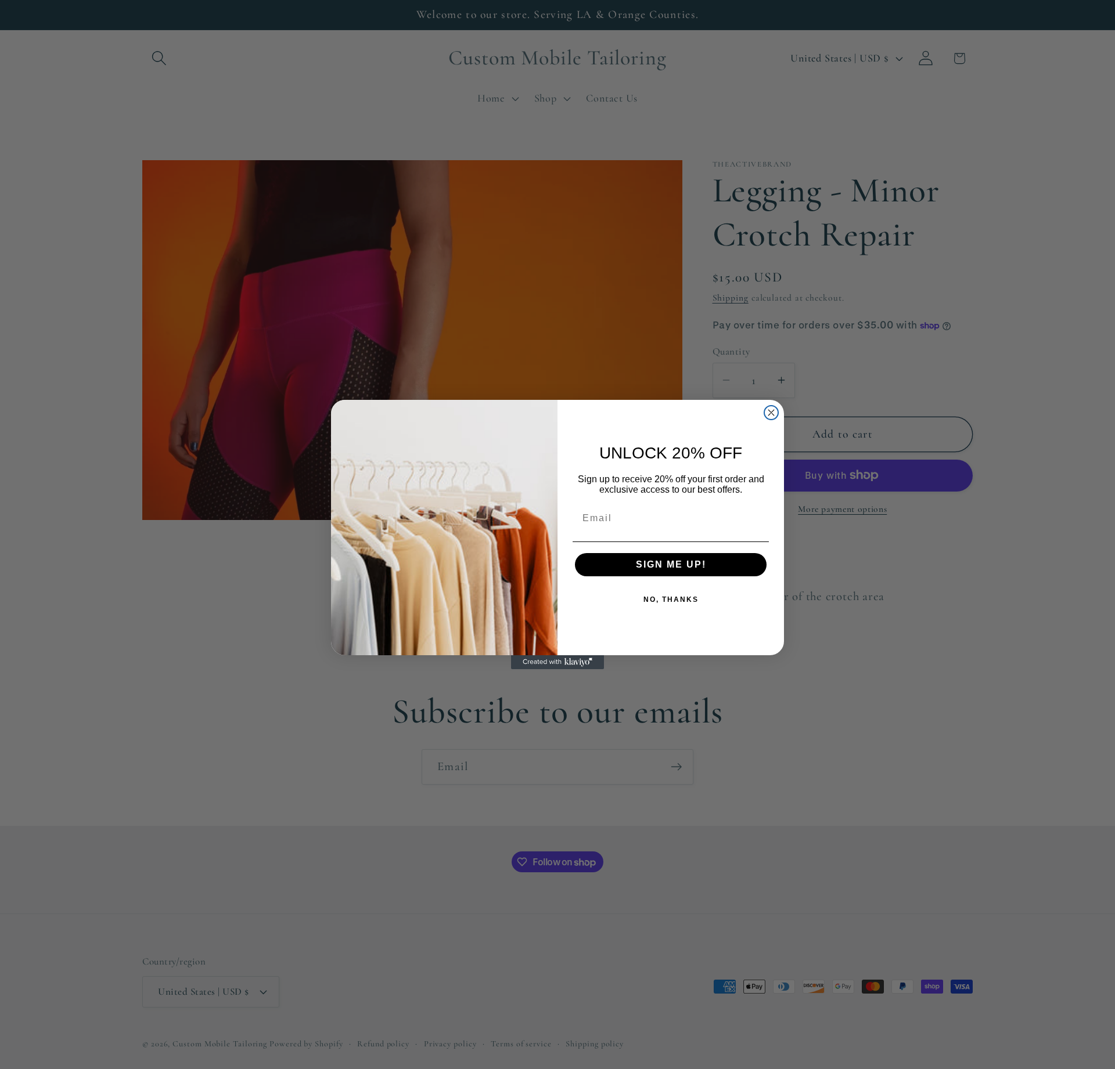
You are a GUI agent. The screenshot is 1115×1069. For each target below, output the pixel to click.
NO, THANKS (671, 599)
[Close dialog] (771, 413)
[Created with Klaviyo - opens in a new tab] (557, 662)
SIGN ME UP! (671, 564)
